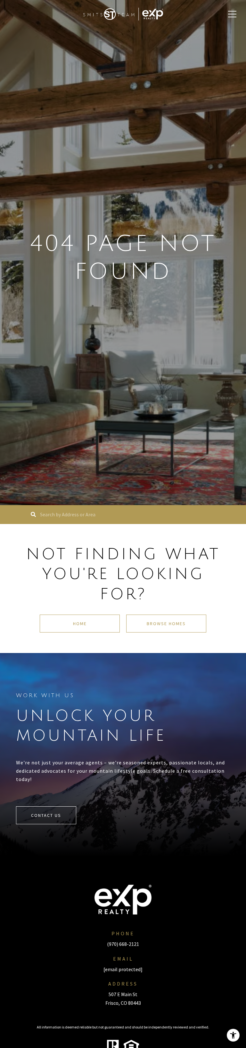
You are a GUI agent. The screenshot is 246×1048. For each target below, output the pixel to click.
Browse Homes (166, 623)
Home (80, 623)
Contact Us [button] (46, 815)
